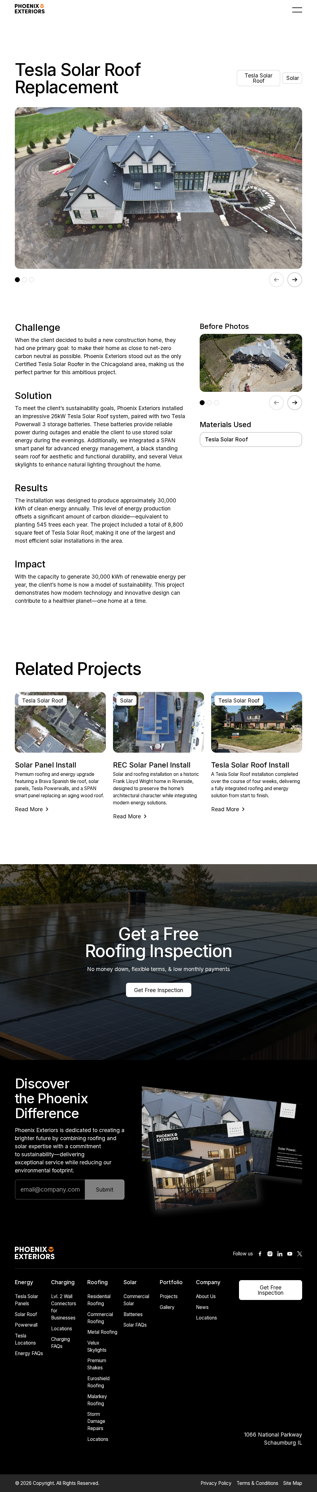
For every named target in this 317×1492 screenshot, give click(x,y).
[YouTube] (290, 1254)
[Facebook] (260, 1254)
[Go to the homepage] (34, 1254)
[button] (297, 10)
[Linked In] (280, 1254)
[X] (300, 1254)
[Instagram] (270, 1254)
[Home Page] (30, 10)
